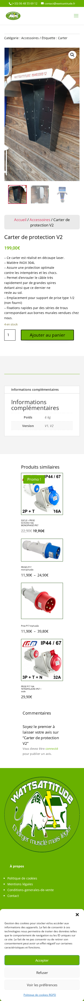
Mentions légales (20, 884)
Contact (13, 896)
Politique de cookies (22, 878)
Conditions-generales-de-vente (30, 890)
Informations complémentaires (35, 389)
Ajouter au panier (47, 335)
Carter (62, 38)
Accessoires (30, 38)
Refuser (42, 972)
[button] (77, 914)
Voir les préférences (42, 985)
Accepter (42, 960)
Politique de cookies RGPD (40, 995)
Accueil (20, 219)
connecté (51, 749)
